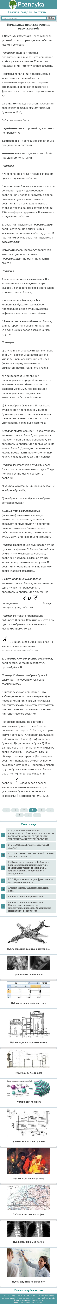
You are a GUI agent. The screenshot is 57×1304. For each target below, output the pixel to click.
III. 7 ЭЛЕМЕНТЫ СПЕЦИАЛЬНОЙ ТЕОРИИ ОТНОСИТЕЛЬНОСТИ (31, 855)
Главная (13, 12)
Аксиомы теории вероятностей (25, 896)
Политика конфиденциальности (28, 1300)
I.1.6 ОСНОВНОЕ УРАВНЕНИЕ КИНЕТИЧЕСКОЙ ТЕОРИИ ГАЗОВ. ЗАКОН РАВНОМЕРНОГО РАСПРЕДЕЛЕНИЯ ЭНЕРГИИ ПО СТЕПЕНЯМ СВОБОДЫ (31, 835)
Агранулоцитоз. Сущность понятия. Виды (28, 889)
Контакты (40, 12)
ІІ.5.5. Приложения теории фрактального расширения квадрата (30, 881)
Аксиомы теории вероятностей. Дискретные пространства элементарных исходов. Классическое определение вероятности (29, 906)
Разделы (26, 12)
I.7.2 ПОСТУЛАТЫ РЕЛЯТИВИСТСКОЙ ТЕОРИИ (28, 846)
